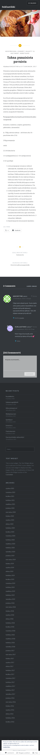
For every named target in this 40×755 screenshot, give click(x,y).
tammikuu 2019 (10, 599)
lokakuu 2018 (10, 611)
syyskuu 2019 (10, 567)
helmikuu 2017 (10, 690)
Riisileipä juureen (11, 414)
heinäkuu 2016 (10, 718)
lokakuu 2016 (10, 706)
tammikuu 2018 (10, 646)
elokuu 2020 (9, 524)
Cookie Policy (6, 747)
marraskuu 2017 (11, 654)
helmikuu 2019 (10, 595)
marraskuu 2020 (11, 512)
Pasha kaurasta (10, 431)
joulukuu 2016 (10, 698)
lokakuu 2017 (10, 658)
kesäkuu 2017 (10, 674)
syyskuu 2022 (10, 488)
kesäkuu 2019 (10, 579)
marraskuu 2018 (11, 607)
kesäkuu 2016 (10, 722)
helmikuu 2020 (10, 547)
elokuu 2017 (9, 666)
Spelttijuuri (9, 420)
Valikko (33, 3)
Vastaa (35, 296)
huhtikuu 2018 (10, 635)
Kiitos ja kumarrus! (11, 408)
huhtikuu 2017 (10, 682)
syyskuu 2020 (10, 520)
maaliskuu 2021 (10, 504)
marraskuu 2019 (11, 559)
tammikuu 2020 (10, 552)
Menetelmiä (24, 53)
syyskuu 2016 (10, 710)
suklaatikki (14, 66)
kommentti (29, 374)
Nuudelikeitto (10, 396)
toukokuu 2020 (10, 536)
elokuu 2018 (9, 619)
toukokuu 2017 (10, 678)
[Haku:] (20, 449)
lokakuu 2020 (10, 516)
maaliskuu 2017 (10, 686)
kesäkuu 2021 (10, 496)
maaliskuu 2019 (10, 591)
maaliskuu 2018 (10, 639)
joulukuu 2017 (10, 650)
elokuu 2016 (9, 714)
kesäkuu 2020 (10, 532)
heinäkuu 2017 (10, 670)
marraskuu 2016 (11, 702)
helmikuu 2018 (10, 642)
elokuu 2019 (9, 571)
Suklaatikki (8, 6)
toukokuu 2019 (10, 583)
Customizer (9, 474)
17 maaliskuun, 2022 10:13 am (24, 329)
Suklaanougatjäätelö (12, 402)
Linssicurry (9, 425)
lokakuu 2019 (10, 563)
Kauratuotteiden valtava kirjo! (15, 437)
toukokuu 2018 (10, 631)
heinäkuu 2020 (10, 528)
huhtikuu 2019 (10, 587)
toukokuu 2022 (10, 492)
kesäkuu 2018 (10, 627)
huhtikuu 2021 (10, 500)
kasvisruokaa (11, 51)
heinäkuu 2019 (10, 575)
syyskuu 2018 (10, 615)
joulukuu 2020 (10, 508)
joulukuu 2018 (10, 603)
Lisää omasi (32, 286)
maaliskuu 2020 (10, 544)
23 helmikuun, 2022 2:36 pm (22, 298)
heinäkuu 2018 (10, 623)
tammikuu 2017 (10, 694)
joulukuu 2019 (10, 555)
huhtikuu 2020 (10, 540)
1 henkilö (21, 318)
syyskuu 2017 (10, 662)
